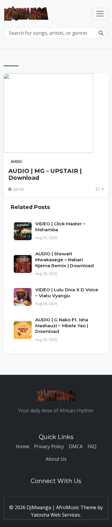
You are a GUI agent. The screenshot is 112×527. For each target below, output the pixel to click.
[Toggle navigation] (100, 14)
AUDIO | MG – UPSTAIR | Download (45, 174)
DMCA (76, 446)
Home (22, 446)
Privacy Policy (49, 446)
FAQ (92, 446)
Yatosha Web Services (55, 515)
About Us (56, 459)
